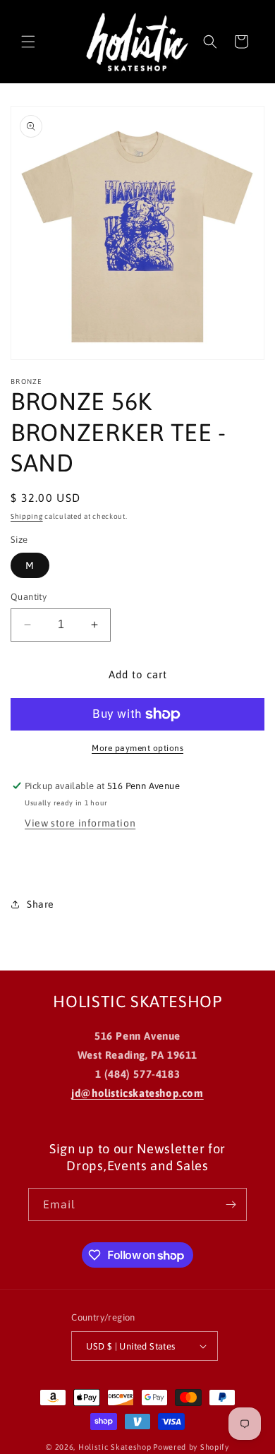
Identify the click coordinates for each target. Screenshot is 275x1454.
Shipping (27, 516)
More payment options (137, 748)
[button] (28, 41)
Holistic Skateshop (115, 1447)
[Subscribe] (230, 1204)
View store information (80, 823)
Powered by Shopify (191, 1447)
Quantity (29, 596)
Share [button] (40, 904)
